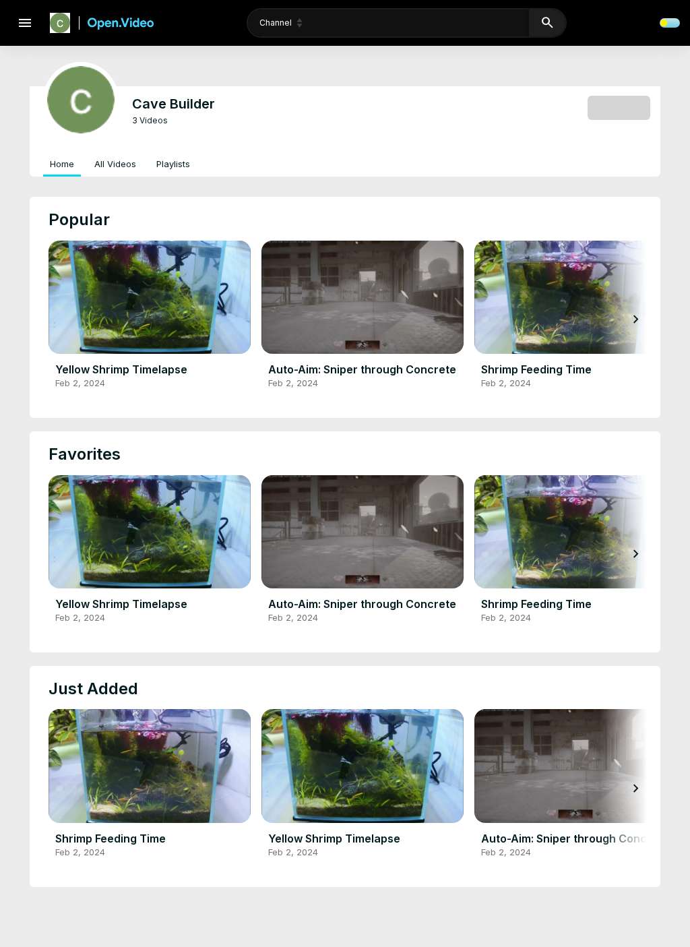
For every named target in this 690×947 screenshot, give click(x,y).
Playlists (173, 163)
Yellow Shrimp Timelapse (121, 369)
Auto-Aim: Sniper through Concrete (362, 369)
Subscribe (619, 107)
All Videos (115, 163)
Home (62, 163)
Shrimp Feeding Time (536, 369)
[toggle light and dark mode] (670, 23)
